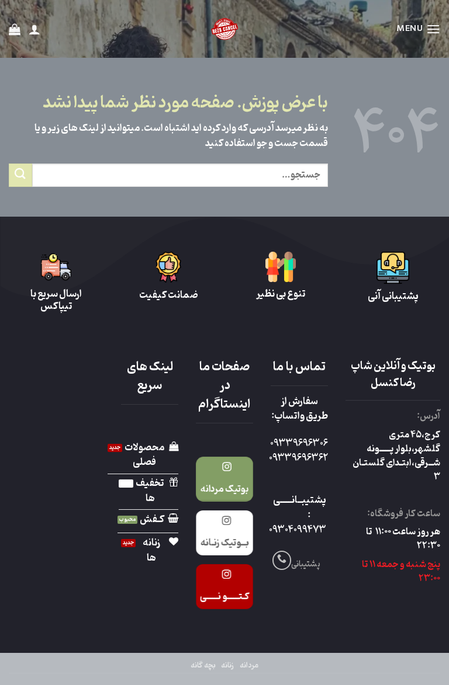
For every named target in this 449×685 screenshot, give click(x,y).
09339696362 (298, 458)
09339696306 (299, 444)
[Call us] (282, 560)
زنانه (227, 665)
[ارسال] (20, 175)
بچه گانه (203, 665)
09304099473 (297, 530)
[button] (418, 29)
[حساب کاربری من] (34, 29)
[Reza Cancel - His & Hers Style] (224, 29)
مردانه (249, 665)
